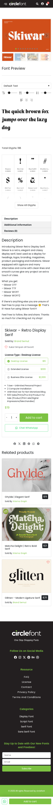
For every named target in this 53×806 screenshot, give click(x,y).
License (26, 682)
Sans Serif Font (26, 731)
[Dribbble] (37, 657)
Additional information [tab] (18, 224)
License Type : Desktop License (22, 354)
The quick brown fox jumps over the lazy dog (25, 120)
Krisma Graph (20, 501)
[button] (5, 4)
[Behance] (33, 657)
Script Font (26, 721)
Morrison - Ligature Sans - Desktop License (27, 788)
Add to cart (33, 418)
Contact (26, 687)
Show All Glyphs (26, 205)
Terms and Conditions (26, 697)
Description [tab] (11, 218)
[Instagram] (19, 657)
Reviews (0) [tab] (10, 231)
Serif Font (26, 726)
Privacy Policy (26, 692)
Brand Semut (21, 341)
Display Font (26, 716)
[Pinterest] (28, 657)
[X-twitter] (24, 657)
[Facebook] (15, 657)
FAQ (26, 677)
